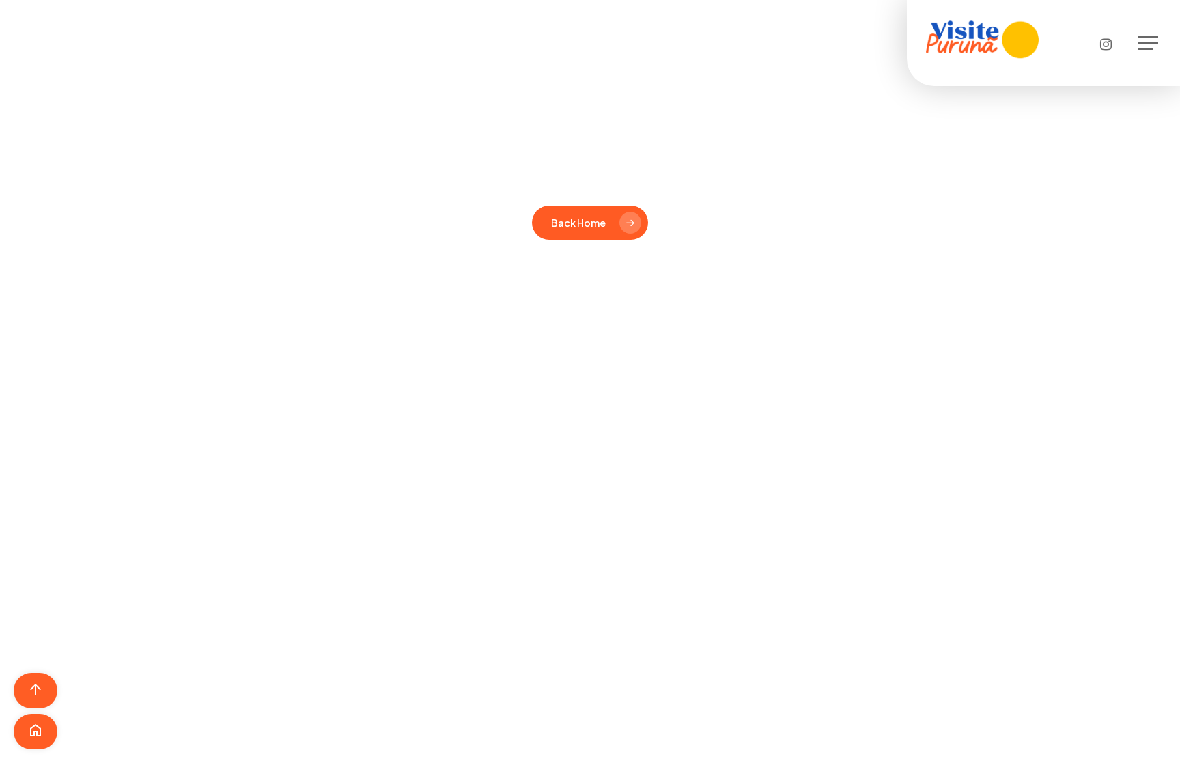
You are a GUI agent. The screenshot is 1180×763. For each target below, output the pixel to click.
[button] (1149, 43)
